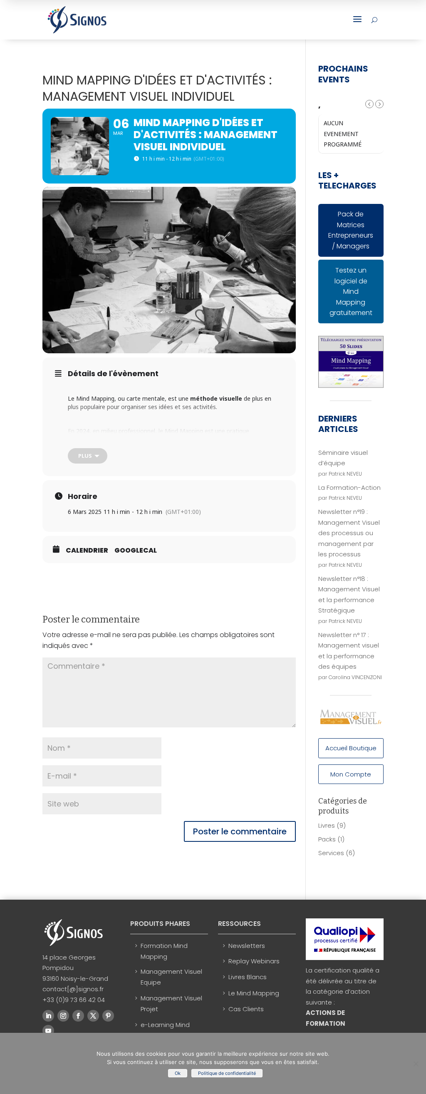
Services (331, 852)
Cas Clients (246, 1009)
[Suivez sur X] (93, 1016)
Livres (326, 825)
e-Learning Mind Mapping (165, 1030)
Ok (178, 1073)
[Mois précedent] (369, 104)
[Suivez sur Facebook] (78, 1016)
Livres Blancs (247, 976)
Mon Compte (350, 774)
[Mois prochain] (379, 104)
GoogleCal (135, 550)
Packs (327, 839)
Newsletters (246, 945)
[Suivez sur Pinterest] (108, 1016)
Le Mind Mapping (253, 993)
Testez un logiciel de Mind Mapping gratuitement (350, 291)
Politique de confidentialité (227, 1073)
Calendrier (87, 550)
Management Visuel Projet (171, 1003)
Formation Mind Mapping (164, 951)
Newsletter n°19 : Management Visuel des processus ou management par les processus (349, 532)
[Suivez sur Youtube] (48, 1031)
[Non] (415, 1063)
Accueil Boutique (350, 748)
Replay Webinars (254, 961)
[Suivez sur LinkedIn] (48, 1016)
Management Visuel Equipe (171, 977)
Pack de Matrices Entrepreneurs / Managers (350, 230)
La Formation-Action (349, 487)
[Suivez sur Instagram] (63, 1016)
